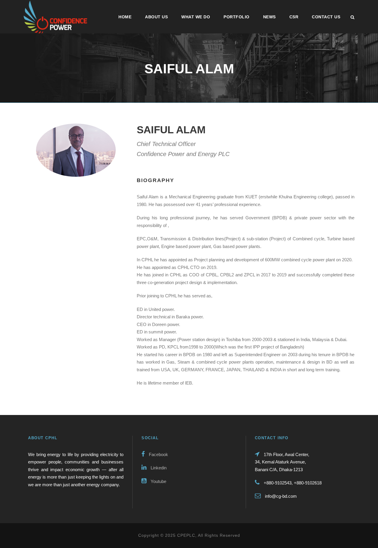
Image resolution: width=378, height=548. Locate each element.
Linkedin (158, 467)
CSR (294, 16)
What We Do (195, 16)
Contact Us (326, 16)
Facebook (158, 454)
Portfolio (237, 16)
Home (124, 16)
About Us (156, 16)
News (269, 16)
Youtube (157, 481)
